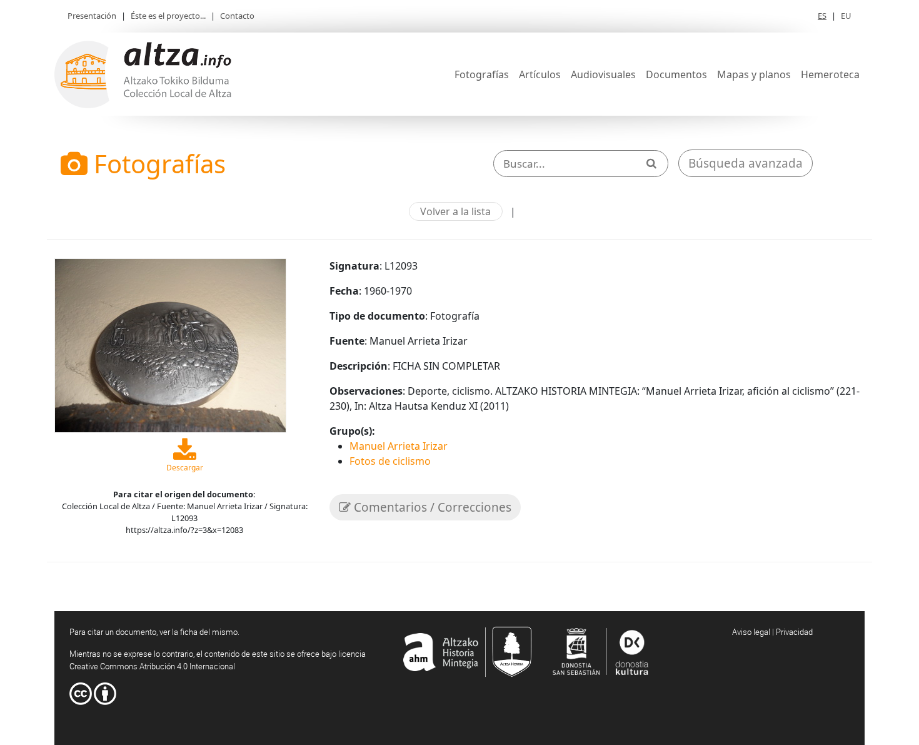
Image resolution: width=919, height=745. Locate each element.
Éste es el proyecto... (168, 15)
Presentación (92, 15)
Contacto (237, 15)
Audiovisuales (603, 74)
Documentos (676, 74)
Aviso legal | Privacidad (772, 631)
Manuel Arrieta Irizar (398, 446)
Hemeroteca (830, 74)
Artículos (540, 74)
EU (846, 15)
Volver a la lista (455, 211)
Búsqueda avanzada (745, 163)
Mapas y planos (754, 74)
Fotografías (481, 74)
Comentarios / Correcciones (431, 507)
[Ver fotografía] (170, 344)
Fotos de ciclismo (390, 461)
